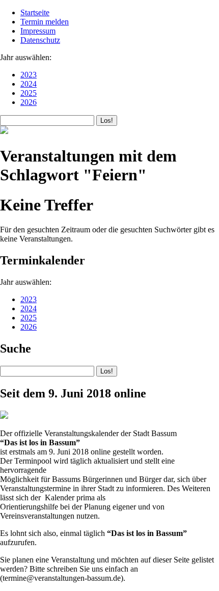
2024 (28, 83)
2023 (28, 74)
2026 (28, 102)
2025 (28, 93)
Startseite (34, 12)
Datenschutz (40, 40)
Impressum (38, 30)
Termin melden (44, 21)
